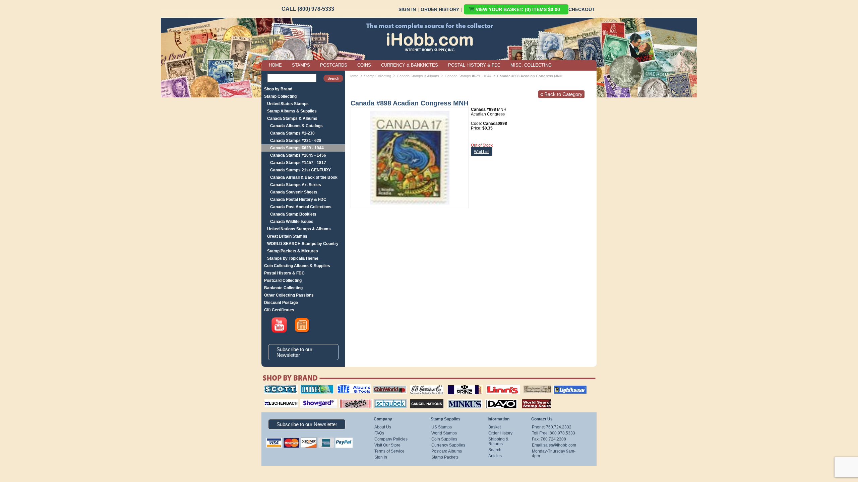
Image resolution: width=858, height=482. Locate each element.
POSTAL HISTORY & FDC (474, 65)
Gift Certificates (279, 310)
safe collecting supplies (347, 387)
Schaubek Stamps (386, 398)
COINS (364, 65)
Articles (495, 456)
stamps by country (531, 398)
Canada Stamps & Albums (292, 118)
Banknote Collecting (283, 288)
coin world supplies (387, 385)
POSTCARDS (333, 65)
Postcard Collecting (283, 280)
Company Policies (391, 439)
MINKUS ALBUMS (459, 398)
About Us (382, 427)
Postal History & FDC (284, 273)
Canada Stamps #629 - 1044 (297, 148)
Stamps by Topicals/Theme (292, 258)
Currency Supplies (448, 445)
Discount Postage (281, 302)
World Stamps (444, 433)
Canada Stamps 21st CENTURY (300, 170)
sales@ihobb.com (559, 445)
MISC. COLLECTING (531, 65)
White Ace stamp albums (349, 400)
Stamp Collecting (280, 96)
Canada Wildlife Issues (291, 221)
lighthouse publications (562, 387)
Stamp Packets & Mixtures (292, 251)
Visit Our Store (387, 445)
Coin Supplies (444, 439)
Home (353, 76)
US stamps (525, 385)
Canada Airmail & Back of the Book (304, 177)
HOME (275, 65)
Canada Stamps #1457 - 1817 (298, 162)
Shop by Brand (278, 89)
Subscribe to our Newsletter (294, 352)
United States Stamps (288, 103)
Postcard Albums (446, 451)
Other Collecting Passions (289, 295)
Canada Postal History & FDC (298, 199)
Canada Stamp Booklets (293, 214)
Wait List (481, 151)
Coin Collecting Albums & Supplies (297, 265)
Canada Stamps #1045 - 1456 (298, 155)
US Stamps (441, 427)
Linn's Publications (496, 385)
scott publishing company (275, 387)
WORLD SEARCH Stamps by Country (303, 243)
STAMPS (301, 65)
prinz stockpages (457, 385)
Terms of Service (389, 451)
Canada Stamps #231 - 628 (295, 140)
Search (494, 450)
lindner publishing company (314, 387)
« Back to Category (561, 94)
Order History (440, 9)
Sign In (407, 9)
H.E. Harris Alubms (423, 385)
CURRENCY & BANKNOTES (409, 65)
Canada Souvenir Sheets (293, 192)
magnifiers (271, 398)
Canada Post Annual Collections (300, 207)
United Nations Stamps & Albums (299, 229)
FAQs (379, 433)
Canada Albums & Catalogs (296, 126)
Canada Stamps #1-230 (292, 133)
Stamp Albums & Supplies (292, 111)
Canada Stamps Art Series (295, 184)
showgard (307, 398)
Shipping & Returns (498, 441)
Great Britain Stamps (287, 236)
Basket (494, 427)
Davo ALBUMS (492, 398)
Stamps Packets (420, 398)
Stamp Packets (444, 457)
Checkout (581, 9)
